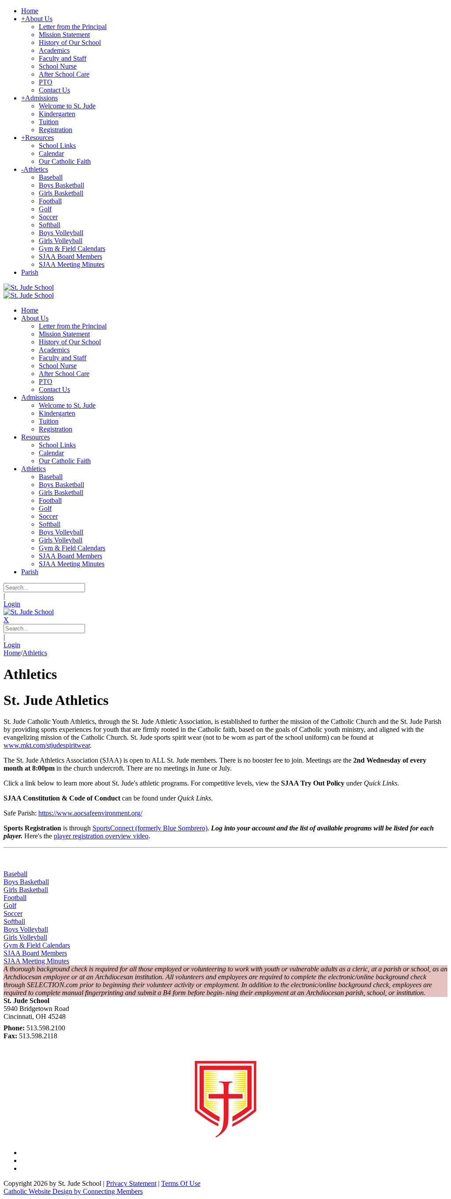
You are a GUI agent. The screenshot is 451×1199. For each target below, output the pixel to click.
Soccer (13, 913)
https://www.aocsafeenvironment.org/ (90, 813)
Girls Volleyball (25, 937)
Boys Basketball (26, 881)
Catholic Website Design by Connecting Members (73, 1191)
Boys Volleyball (26, 929)
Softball (14, 921)
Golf (10, 905)
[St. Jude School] (29, 287)
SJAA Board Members (35, 953)
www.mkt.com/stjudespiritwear (47, 745)
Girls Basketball (26, 889)
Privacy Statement (131, 1183)
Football (15, 897)
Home (12, 653)
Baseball (15, 874)
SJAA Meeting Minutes (36, 961)
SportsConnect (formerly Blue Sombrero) (149, 828)
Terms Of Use (180, 1183)
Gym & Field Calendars (37, 945)
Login (12, 604)
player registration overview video (101, 836)
